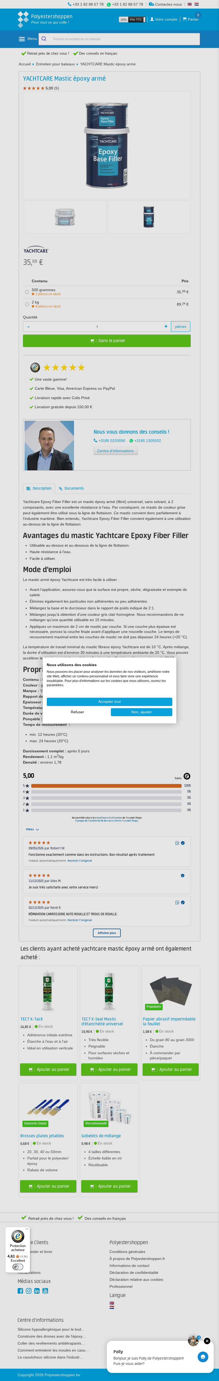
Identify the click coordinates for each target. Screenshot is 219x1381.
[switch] (18, 1267)
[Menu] (27, 1230)
